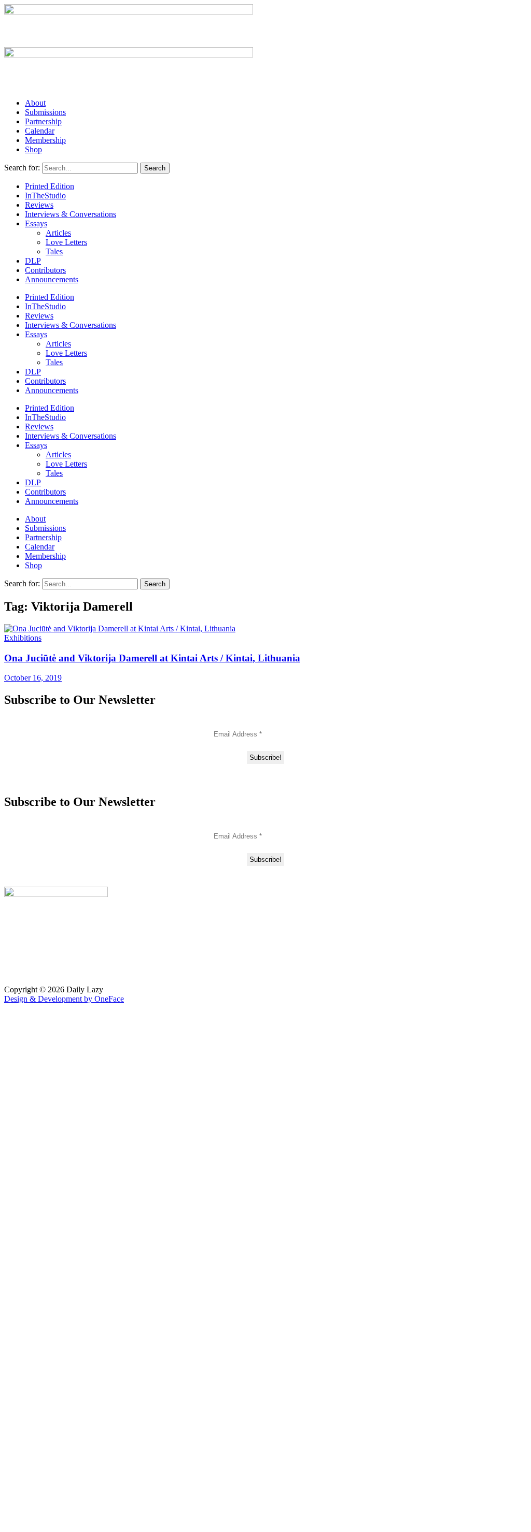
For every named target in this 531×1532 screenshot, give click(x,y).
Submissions (45, 112)
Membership (45, 140)
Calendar (39, 130)
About (35, 102)
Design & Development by (64, 998)
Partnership (43, 121)
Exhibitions (22, 637)
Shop (33, 149)
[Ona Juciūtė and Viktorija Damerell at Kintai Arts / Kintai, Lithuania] (119, 628)
